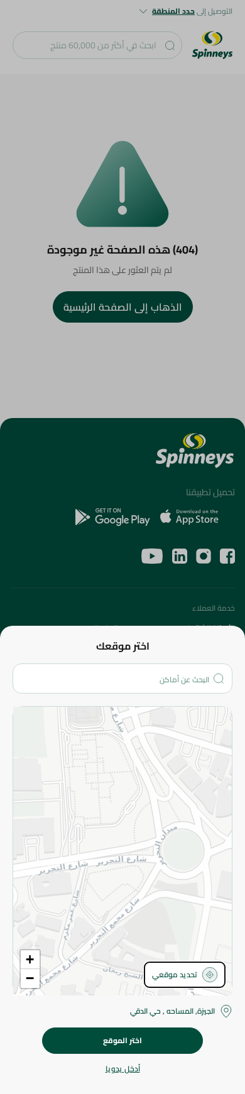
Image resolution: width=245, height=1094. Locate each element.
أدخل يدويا (123, 1069)
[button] (30, 959)
